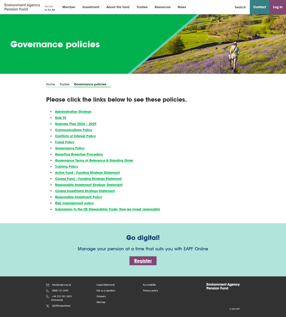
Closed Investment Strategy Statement (85, 191)
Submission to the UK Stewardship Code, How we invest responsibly (107, 209)
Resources (163, 7)
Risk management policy (74, 203)
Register (143, 260)
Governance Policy (70, 148)
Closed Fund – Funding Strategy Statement (88, 179)
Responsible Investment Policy (78, 197)
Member (68, 7)
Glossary (101, 296)
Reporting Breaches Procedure (79, 154)
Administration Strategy (73, 112)
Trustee (142, 7)
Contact (259, 7)
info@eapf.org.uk (61, 284)
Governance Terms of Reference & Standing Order (94, 160)
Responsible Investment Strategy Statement (88, 185)
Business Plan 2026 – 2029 (75, 124)
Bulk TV (60, 118)
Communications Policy (73, 130)
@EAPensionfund (60, 305)
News (182, 7)
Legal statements (106, 284)
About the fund (118, 7)
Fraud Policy (64, 142)
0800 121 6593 (59, 290)
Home (50, 84)
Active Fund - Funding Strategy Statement (87, 173)
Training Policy (66, 167)
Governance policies (90, 84)
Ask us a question (106, 290)
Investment (91, 7)
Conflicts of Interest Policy (75, 136)
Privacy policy (150, 290)
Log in (277, 7)
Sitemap (101, 302)
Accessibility (149, 284)
